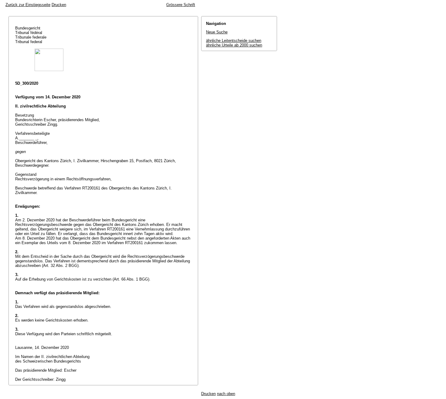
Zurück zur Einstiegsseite (27, 4)
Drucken (59, 4)
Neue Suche (217, 32)
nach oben (226, 393)
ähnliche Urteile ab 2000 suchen (234, 45)
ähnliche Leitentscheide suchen (233, 40)
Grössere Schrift (180, 4)
